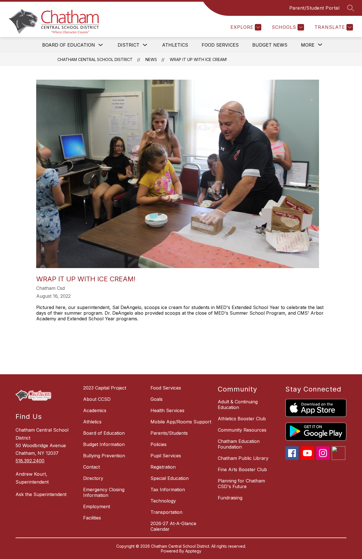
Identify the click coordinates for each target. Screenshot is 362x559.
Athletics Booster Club (242, 418)
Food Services (220, 45)
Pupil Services (165, 455)
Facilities (92, 518)
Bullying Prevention (104, 455)
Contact (91, 467)
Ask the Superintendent (41, 494)
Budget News (269, 45)
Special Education (169, 478)
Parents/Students (169, 433)
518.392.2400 (30, 461)
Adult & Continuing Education (238, 404)
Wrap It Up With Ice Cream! (198, 59)
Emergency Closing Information (103, 492)
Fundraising (230, 498)
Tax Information (167, 489)
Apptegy (193, 551)
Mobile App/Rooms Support (180, 422)
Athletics (175, 45)
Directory (93, 478)
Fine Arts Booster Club (242, 469)
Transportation (166, 512)
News (151, 59)
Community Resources (242, 430)
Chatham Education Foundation (239, 444)
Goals (156, 399)
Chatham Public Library (243, 458)
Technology (163, 501)
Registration (163, 467)
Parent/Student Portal (314, 8)
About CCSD (97, 399)
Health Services (167, 410)
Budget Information (104, 444)
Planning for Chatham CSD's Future (241, 483)
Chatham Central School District (95, 59)
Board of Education (68, 45)
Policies (158, 444)
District (128, 45)
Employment (96, 506)
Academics (94, 410)
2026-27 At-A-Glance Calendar (173, 526)
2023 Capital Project (104, 388)
